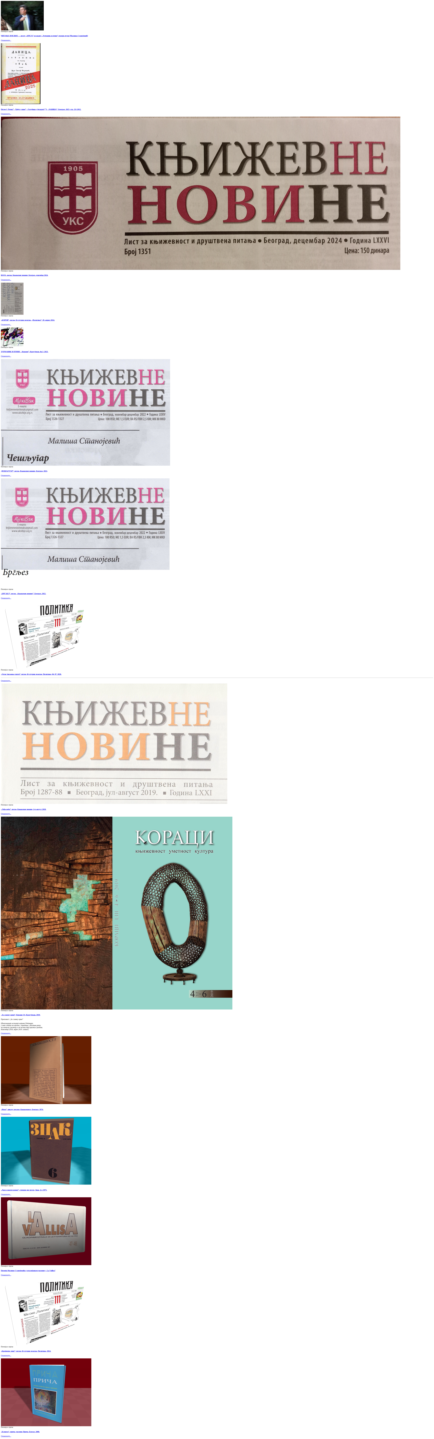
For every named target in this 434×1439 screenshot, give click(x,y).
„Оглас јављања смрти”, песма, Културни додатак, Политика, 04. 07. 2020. (31, 674)
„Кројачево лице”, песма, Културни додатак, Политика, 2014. (26, 1351)
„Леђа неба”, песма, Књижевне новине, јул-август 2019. (23, 809)
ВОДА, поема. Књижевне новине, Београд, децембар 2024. (24, 275)
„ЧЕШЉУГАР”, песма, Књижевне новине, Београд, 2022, (24, 471)
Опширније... (6, 40)
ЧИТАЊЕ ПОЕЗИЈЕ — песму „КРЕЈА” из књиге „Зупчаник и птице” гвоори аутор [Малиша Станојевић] (44, 36)
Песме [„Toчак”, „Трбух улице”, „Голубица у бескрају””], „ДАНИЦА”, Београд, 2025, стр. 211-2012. (41, 109)
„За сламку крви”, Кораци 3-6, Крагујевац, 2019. (20, 1015)
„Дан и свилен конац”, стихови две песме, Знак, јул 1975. (24, 1190)
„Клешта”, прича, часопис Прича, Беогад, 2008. (20, 1432)
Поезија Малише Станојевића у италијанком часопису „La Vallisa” (28, 1271)
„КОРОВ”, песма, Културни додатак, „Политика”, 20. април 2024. (28, 320)
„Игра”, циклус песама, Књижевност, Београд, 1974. (22, 1109)
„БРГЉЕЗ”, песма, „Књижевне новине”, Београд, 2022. (23, 594)
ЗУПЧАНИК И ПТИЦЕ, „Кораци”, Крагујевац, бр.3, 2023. (24, 352)
